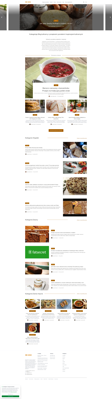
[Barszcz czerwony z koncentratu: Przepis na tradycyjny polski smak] (56, 77)
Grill (63, 360)
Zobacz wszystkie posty (82, 138)
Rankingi (64, 371)
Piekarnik (64, 369)
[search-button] (83, 2)
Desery (55, 2)
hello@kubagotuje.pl (29, 374)
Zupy (63, 2)
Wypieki (51, 2)
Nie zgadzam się (10, 394)
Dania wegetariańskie (68, 2)
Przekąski (64, 355)
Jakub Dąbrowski (52, 355)
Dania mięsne (59, 2)
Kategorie (64, 353)
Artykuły (39, 353)
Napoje (77, 114)
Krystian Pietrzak (52, 358)
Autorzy (51, 353)
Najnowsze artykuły (45, 2)
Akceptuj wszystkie (10, 396)
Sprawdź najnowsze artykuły (56, 130)
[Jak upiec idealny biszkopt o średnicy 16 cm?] (56, 17)
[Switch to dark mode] (86, 2)
